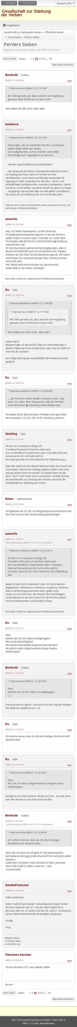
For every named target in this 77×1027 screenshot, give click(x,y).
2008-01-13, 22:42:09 (14, 729)
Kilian (9, 499)
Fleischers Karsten (18, 955)
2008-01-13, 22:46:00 (14, 764)
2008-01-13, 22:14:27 (14, 628)
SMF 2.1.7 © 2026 (30, 1023)
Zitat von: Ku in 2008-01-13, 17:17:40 (28, 88)
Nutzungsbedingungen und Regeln (34, 1019)
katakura (12, 124)
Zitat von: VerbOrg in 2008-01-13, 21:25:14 (31, 550)
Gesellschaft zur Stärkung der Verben (26, 13)
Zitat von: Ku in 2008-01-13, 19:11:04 (28, 137)
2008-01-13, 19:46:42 (14, 129)
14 (50, 58)
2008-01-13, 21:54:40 (14, 504)
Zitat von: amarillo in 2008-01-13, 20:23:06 (31, 391)
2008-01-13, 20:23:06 (14, 224)
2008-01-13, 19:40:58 (14, 80)
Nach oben (9, 993)
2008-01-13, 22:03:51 (14, 539)
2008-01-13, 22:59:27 (14, 820)
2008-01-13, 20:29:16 (14, 295)
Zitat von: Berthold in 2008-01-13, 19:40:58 (31, 303)
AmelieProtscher (17, 885)
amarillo (11, 219)
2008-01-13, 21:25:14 (14, 439)
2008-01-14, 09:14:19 (14, 960)
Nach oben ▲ (59, 1019)
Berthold (11, 75)
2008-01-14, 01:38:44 (14, 890)
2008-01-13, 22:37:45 (14, 673)
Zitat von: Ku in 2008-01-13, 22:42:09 (28, 832)
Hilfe (13, 1019)
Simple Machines (47, 1023)
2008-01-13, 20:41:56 (14, 383)
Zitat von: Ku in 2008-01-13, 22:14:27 (28, 681)
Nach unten (9, 59)
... (47, 58)
